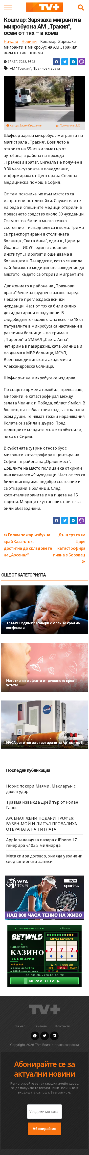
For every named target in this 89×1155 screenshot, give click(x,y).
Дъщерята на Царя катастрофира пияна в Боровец (69, 545)
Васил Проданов (31, 125)
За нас (20, 1026)
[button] (81, 8)
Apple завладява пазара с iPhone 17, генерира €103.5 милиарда (42, 842)
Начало (11, 41)
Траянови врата (46, 68)
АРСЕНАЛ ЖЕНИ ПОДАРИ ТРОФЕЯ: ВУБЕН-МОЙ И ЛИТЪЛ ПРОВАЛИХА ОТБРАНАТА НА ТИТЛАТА (41, 824)
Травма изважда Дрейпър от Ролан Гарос (42, 804)
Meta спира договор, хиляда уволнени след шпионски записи (44, 858)
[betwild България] (44, 955)
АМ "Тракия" (20, 68)
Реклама (40, 1026)
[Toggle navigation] (8, 7)
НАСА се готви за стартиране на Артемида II (44, 742)
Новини (29, 41)
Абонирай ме (44, 1128)
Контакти (62, 1026)
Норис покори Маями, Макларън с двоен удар (40, 788)
